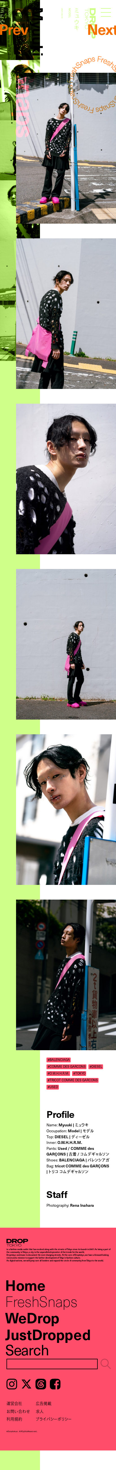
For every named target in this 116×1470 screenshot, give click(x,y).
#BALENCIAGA (59, 1060)
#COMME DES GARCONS (67, 1066)
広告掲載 (44, 1403)
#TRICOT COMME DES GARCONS (73, 1080)
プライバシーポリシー (54, 1419)
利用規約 (14, 1419)
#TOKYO (79, 1073)
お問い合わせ (18, 1411)
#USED (53, 1087)
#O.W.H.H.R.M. (58, 1073)
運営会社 (14, 1403)
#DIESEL (96, 1066)
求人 (40, 1411)
